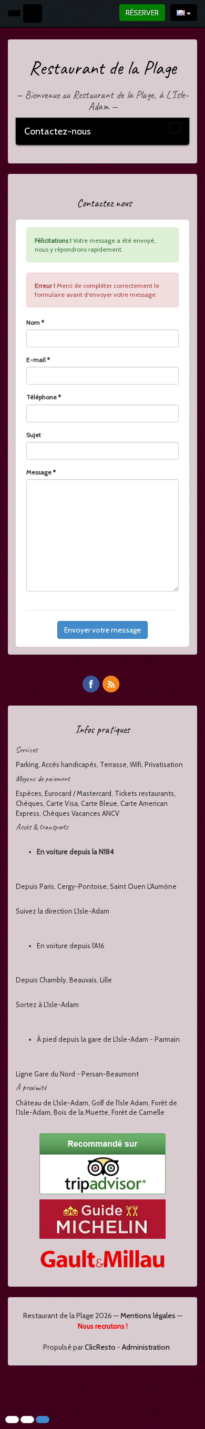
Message (41, 472)
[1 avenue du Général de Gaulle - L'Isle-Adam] (32, 13)
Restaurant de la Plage (102, 68)
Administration (146, 1347)
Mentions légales (148, 1315)
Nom (35, 322)
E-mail (38, 360)
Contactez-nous (57, 131)
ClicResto (100, 1347)
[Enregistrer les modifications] (42, 1419)
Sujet (33, 435)
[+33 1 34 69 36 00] (14, 13)
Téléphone (43, 397)
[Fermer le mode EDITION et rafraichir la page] (27, 1419)
